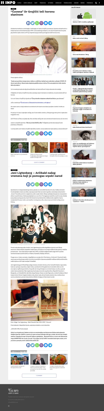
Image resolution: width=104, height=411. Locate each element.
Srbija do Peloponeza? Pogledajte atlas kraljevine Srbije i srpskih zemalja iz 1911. (39, 156)
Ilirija (19, 2)
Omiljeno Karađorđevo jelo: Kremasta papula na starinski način (57, 368)
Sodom (76, 2)
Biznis (82, 2)
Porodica (90, 2)
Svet (35, 2)
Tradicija (43, 2)
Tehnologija (68, 2)
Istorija (50, 2)
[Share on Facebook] (28, 21)
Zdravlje (58, 2)
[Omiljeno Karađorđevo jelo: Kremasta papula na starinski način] (59, 364)
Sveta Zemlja (28, 2)
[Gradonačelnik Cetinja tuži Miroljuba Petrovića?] (20, 364)
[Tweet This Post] (33, 21)
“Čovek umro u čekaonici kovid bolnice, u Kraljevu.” (35, 102)
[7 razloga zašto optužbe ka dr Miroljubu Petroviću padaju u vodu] (59, 152)
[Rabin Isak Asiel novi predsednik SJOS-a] (20, 152)
